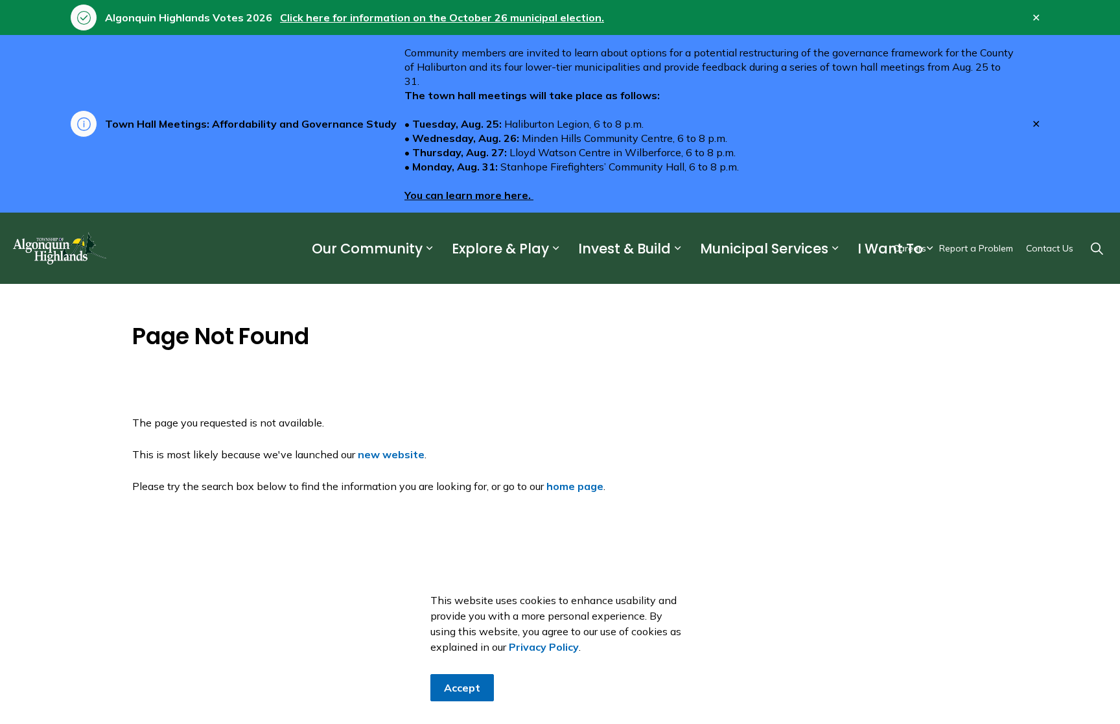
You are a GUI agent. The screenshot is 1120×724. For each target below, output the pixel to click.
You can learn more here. (468, 195)
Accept (462, 687)
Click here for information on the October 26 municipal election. (442, 17)
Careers (909, 248)
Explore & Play (500, 248)
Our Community (367, 248)
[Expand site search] (1097, 248)
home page (574, 486)
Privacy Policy (544, 646)
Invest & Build (624, 248)
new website (391, 454)
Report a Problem (976, 248)
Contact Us (1049, 248)
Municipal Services (764, 248)
